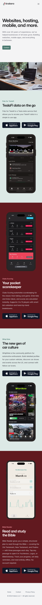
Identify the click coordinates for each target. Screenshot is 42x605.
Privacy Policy (30, 592)
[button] (11, 125)
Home (9, 592)
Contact (6, 47)
